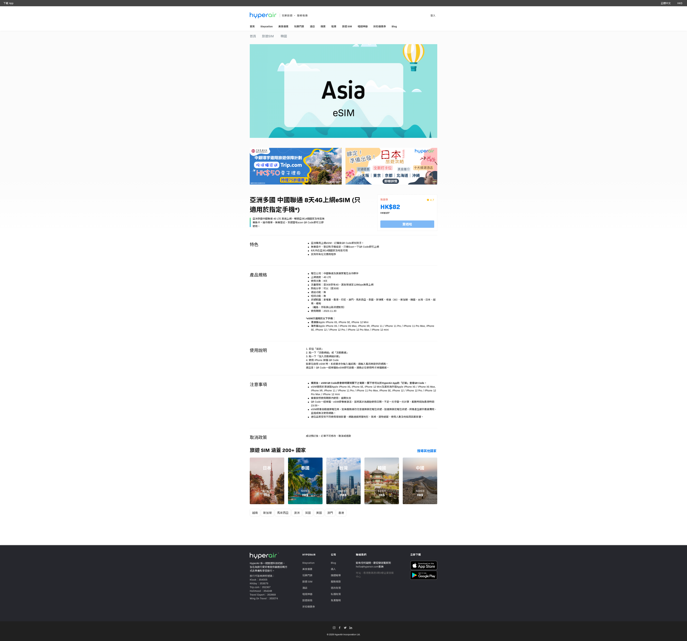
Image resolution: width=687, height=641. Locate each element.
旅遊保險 (307, 600)
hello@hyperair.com (367, 566)
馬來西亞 (283, 513)
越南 (255, 513)
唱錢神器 (307, 594)
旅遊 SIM (307, 581)
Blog (333, 562)
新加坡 (267, 513)
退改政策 (336, 588)
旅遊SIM (268, 36)
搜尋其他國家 (427, 450)
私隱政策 (336, 594)
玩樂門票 (307, 575)
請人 (333, 569)
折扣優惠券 (308, 606)
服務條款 (336, 581)
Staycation (308, 562)
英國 (308, 513)
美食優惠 (307, 569)
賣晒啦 (407, 224)
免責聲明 (336, 600)
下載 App (8, 3)
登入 (432, 15)
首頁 (253, 36)
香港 (341, 513)
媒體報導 (336, 575)
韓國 (284, 36)
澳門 (330, 513)
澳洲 (297, 513)
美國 (319, 513)
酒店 (304, 588)
